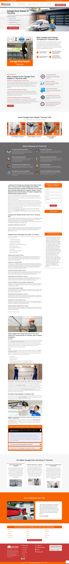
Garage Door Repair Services (33, 4)
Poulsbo (46, 533)
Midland (9, 529)
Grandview (28, 535)
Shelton (27, 537)
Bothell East (47, 531)
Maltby (46, 537)
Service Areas (24, 552)
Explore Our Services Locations (34, 540)
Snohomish (9, 533)
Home (14, 4)
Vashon (27, 529)
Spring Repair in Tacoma (34, 136)
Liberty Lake (47, 535)
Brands (42, 4)
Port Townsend (10, 531)
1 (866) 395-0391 (13, 28)
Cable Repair (24, 547)
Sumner (27, 533)
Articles (23, 554)
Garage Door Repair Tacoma (20, 7)
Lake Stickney (10, 537)
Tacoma (12, 7)
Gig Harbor (46, 529)
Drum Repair (24, 549)
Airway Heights (10, 535)
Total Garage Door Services (34, 562)
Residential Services (21, 4)
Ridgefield (28, 531)
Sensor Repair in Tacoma (17, 137)
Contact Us (48, 4)
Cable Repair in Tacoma (51, 136)
